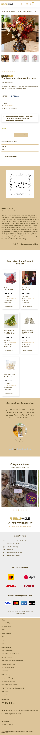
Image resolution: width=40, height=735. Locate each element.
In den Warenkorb (21, 135)
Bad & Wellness (6, 633)
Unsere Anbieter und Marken (10, 654)
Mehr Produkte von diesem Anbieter (26, 244)
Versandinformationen (8, 681)
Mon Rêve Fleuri (8, 71)
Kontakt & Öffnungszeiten (9, 678)
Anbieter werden (6, 657)
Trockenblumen (10, 11)
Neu (2, 643)
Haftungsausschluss (7, 667)
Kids (2, 636)
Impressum (4, 671)
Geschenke (4, 640)
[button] (10, 449)
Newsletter (4, 695)
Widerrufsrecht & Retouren (9, 684)
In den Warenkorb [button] (9, 306)
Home (3, 11)
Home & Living (5, 623)
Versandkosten (9, 105)
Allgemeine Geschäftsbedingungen (12, 660)
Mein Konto (4, 691)
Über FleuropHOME (7, 650)
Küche (3, 629)
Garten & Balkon (6, 626)
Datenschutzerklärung (8, 664)
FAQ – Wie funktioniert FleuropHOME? (12, 688)
